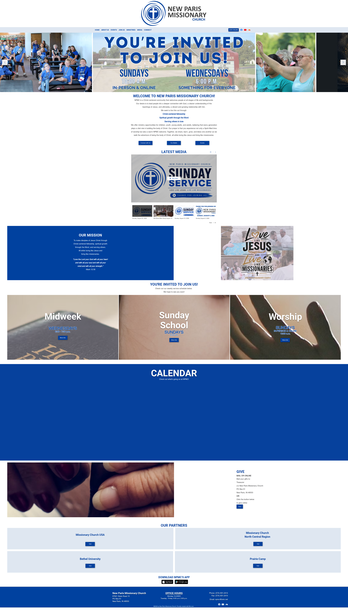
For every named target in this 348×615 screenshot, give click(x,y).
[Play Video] (142, 212)
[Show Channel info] (215, 152)
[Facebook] (241, 29)
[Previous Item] (5, 62)
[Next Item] (343, 62)
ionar (133, 593)
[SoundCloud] (249, 29)
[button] (139, 30)
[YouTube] (245, 29)
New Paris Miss (121, 593)
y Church (141, 593)
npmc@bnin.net (221, 599)
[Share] (210, 152)
